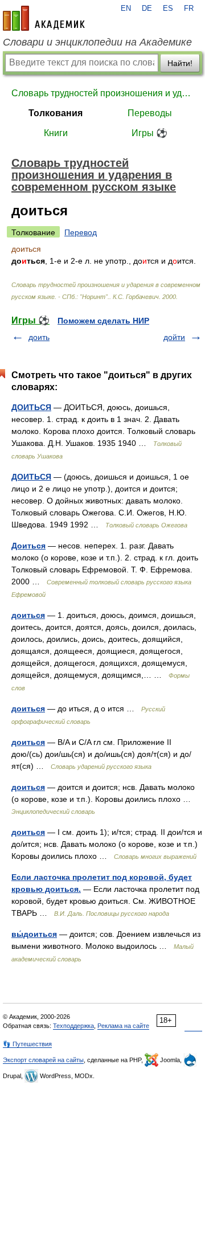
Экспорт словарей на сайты (43, 1059)
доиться (28, 615)
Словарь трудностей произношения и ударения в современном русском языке (102, 93)
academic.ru (44, 18)
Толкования (55, 113)
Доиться (28, 545)
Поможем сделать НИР (103, 320)
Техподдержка (73, 1025)
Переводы (150, 113)
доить (39, 337)
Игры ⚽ (149, 133)
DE (147, 9)
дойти (174, 337)
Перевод (80, 232)
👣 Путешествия (27, 1044)
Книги (56, 133)
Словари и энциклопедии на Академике (97, 42)
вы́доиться (34, 934)
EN (126, 9)
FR (189, 9)
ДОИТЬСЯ (31, 407)
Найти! (179, 63)
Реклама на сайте (123, 1025)
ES (168, 9)
